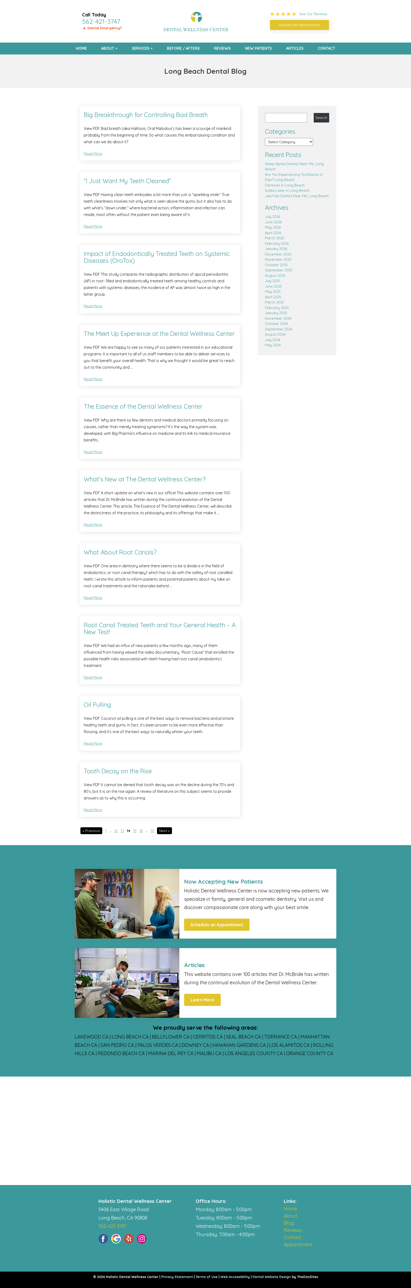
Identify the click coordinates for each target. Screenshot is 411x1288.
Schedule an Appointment (217, 924)
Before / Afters (183, 48)
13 (122, 830)
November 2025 (278, 259)
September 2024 (278, 329)
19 (152, 830)
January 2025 (276, 313)
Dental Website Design (272, 1277)
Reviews (222, 48)
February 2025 (277, 307)
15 (135, 830)
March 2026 (274, 238)
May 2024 (273, 345)
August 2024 (275, 334)
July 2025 (272, 281)
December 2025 (278, 254)
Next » (164, 830)
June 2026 (273, 222)
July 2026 (272, 216)
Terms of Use (207, 1277)
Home (81, 48)
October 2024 (276, 323)
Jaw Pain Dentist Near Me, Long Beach (297, 196)
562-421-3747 (101, 21)
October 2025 (276, 265)
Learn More (202, 1000)
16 (141, 830)
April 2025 (273, 297)
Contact (326, 48)
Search (321, 117)
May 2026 (273, 227)
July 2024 (272, 340)
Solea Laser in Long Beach (287, 190)
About (107, 48)
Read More (93, 153)
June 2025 (273, 286)
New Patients (258, 48)
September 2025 (278, 270)
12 (116, 830)
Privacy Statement (177, 1277)
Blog (289, 1223)
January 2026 (276, 248)
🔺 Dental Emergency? (102, 28)
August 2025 (275, 275)
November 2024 (278, 318)
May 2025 (273, 291)
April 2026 (273, 232)
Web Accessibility (235, 1277)
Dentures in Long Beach (285, 185)
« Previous (91, 830)
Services (140, 48)
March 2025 (274, 302)
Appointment (298, 1244)
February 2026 (277, 243)
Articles (294, 48)
